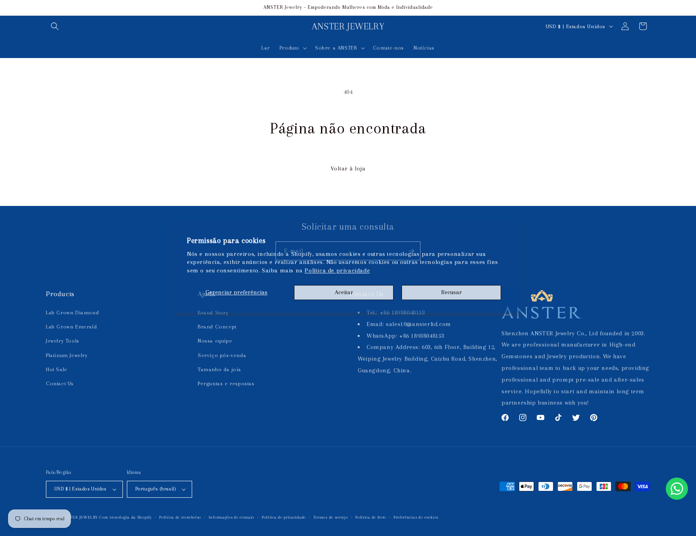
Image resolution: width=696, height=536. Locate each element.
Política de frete (370, 517)
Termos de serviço (330, 517)
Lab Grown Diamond (72, 313)
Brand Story (213, 313)
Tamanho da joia (219, 369)
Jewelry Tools (62, 341)
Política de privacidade (337, 270)
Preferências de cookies (416, 517)
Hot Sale (56, 369)
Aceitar (344, 292)
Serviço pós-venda (222, 355)
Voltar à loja (348, 168)
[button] (55, 26)
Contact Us (60, 383)
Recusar (451, 292)
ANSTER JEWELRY (80, 517)
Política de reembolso (180, 517)
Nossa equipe (215, 341)
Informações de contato (231, 517)
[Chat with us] (677, 489)
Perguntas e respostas (226, 383)
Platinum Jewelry (67, 355)
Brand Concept (217, 327)
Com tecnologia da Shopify (125, 517)
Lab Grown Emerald (71, 327)
